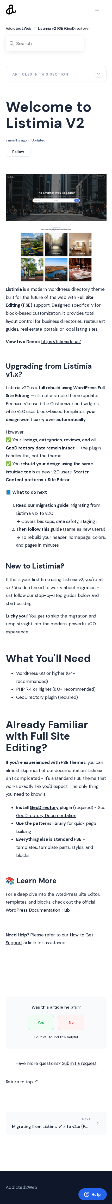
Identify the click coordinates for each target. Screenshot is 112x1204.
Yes (41, 1022)
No (71, 1022)
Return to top (20, 1082)
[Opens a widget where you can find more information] (92, 1194)
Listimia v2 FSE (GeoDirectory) (64, 28)
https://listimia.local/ (61, 341)
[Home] (11, 9)
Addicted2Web (19, 28)
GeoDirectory (30, 697)
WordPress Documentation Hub (38, 910)
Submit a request (79, 1063)
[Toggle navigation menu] (97, 9)
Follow (18, 151)
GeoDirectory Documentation (46, 815)
